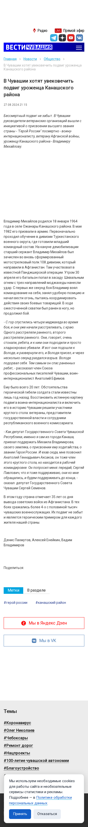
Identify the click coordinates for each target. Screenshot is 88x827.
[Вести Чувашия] (28, 47)
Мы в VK (47, 640)
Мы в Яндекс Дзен (48, 622)
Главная (10, 59)
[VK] (79, 37)
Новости (30, 59)
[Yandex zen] (62, 37)
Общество (52, 59)
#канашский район (50, 603)
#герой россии (15, 603)
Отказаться (47, 814)
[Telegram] (53, 37)
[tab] (13, 590)
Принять (20, 814)
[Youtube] (71, 37)
